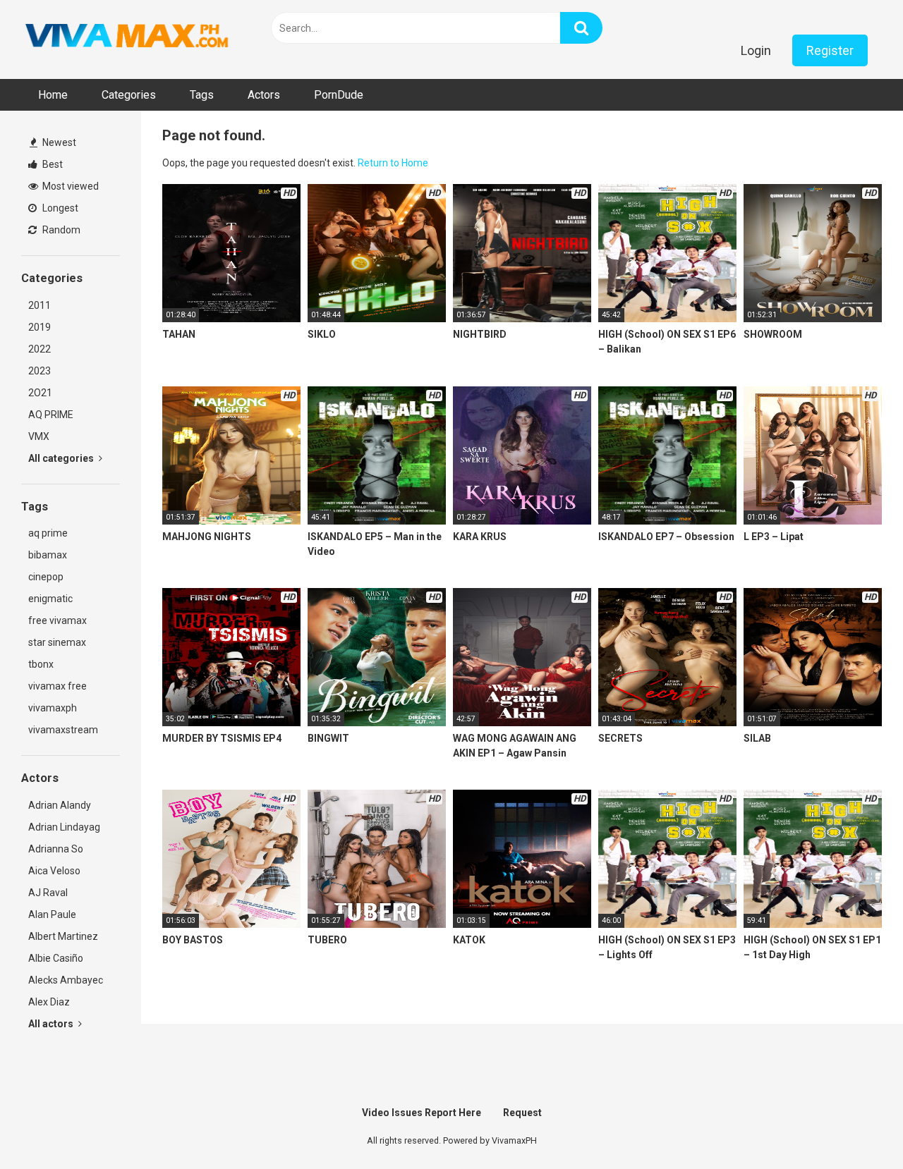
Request (522, 1112)
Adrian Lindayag (64, 827)
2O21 (40, 392)
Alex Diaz (49, 1002)
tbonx (41, 664)
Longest (59, 208)
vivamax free (57, 686)
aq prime (48, 533)
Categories (129, 95)
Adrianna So (55, 849)
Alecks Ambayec (65, 980)
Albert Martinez (63, 936)
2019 (39, 327)
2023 (39, 371)
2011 (39, 305)
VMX (38, 436)
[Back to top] (856, 1126)
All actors (51, 1023)
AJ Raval (48, 892)
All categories (62, 458)
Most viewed (69, 186)
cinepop (45, 576)
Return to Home (393, 163)
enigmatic (50, 598)
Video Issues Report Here (421, 1112)
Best (51, 164)
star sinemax (57, 642)
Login (756, 50)
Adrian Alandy (59, 805)
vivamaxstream (63, 729)
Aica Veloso (54, 870)
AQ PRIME (50, 414)
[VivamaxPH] (127, 36)
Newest (58, 142)
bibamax (47, 555)
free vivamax (57, 620)
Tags (202, 95)
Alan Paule (52, 914)
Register (830, 50)
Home (53, 95)
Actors (264, 95)
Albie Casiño (55, 958)
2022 (39, 349)
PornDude (338, 95)
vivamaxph (52, 708)
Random (60, 229)
